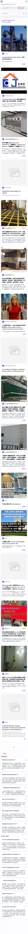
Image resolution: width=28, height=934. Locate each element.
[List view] (26, 14)
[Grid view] (23, 14)
